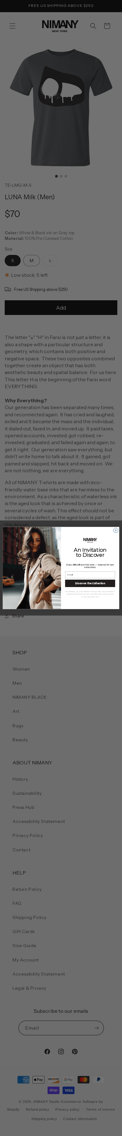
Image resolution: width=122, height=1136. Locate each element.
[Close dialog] (115, 530)
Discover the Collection (90, 583)
